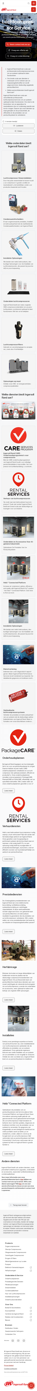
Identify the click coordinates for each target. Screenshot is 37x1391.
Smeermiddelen (10, 1288)
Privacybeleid (8, 1365)
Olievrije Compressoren (13, 1249)
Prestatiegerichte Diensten (14, 1281)
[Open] (33, 9)
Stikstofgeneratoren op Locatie (15, 1261)
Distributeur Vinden (11, 1328)
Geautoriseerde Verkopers (14, 1331)
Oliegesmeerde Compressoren (15, 1252)
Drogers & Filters (10, 1258)
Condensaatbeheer (11, 1291)
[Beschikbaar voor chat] (31, 1386)
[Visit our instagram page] (24, 1341)
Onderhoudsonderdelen (13, 1300)
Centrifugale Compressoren (14, 1255)
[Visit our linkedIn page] (13, 1341)
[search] (28, 3)
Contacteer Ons (10, 1334)
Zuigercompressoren (12, 1246)
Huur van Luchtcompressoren (15, 1294)
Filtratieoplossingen (11, 1284)
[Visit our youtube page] (18, 1341)
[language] (3, 3)
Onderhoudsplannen (12, 1278)
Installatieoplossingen (12, 1297)
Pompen (8, 1264)
